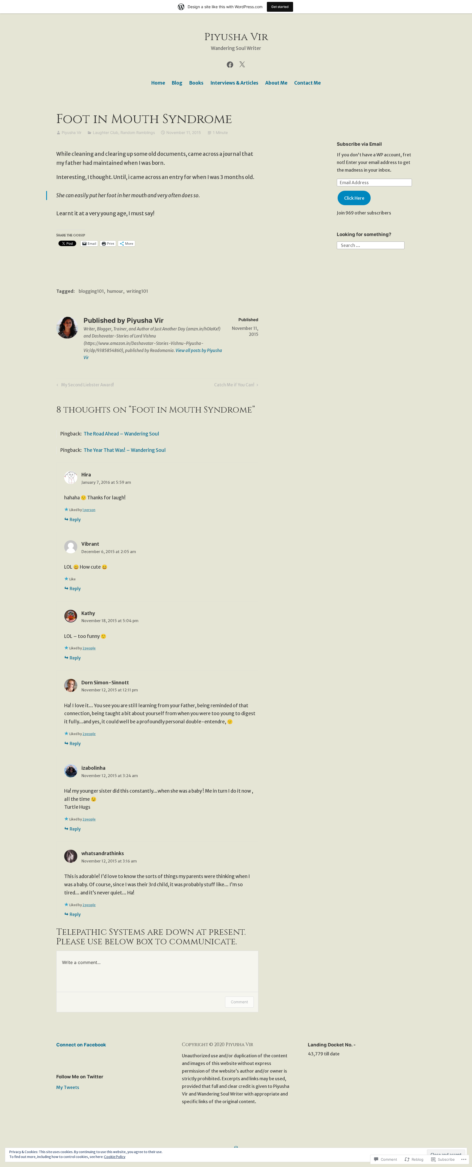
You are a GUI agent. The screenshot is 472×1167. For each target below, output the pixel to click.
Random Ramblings (137, 132)
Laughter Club (105, 132)
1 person (88, 510)
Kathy (88, 613)
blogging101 (91, 291)
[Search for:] (371, 245)
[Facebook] (230, 64)
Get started (280, 7)
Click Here (354, 198)
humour (115, 291)
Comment (239, 1001)
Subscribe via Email (359, 144)
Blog (177, 83)
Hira (86, 475)
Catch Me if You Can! (234, 386)
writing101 (137, 291)
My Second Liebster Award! (84, 386)
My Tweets (67, 1087)
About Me (276, 83)
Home (158, 83)
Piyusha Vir (236, 37)
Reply (75, 519)
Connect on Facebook (81, 1044)
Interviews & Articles (234, 83)
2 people (89, 648)
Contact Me (307, 83)
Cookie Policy (114, 1157)
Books (196, 83)
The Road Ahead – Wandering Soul (121, 434)
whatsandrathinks (102, 853)
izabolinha (93, 768)
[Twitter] (242, 64)
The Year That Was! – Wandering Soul (125, 450)
